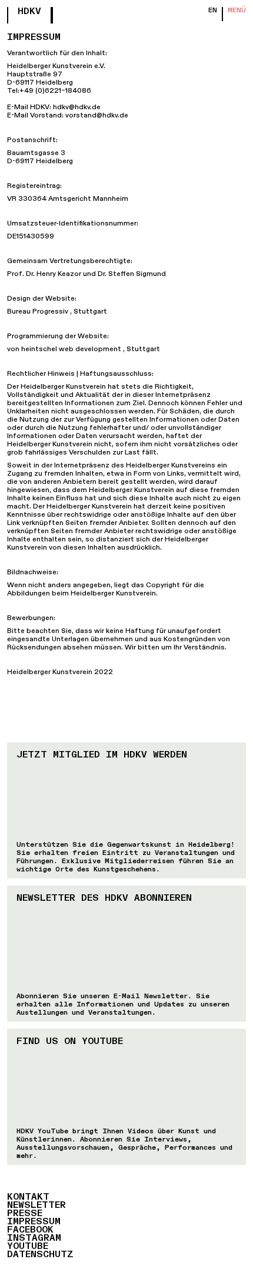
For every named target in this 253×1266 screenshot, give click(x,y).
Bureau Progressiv (37, 311)
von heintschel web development (64, 349)
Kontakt (28, 1197)
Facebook (30, 1230)
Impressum (34, 1222)
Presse (24, 1214)
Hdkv (29, 11)
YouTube (27, 1247)
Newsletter (36, 1205)
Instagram (34, 1238)
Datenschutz (40, 1255)
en (212, 10)
